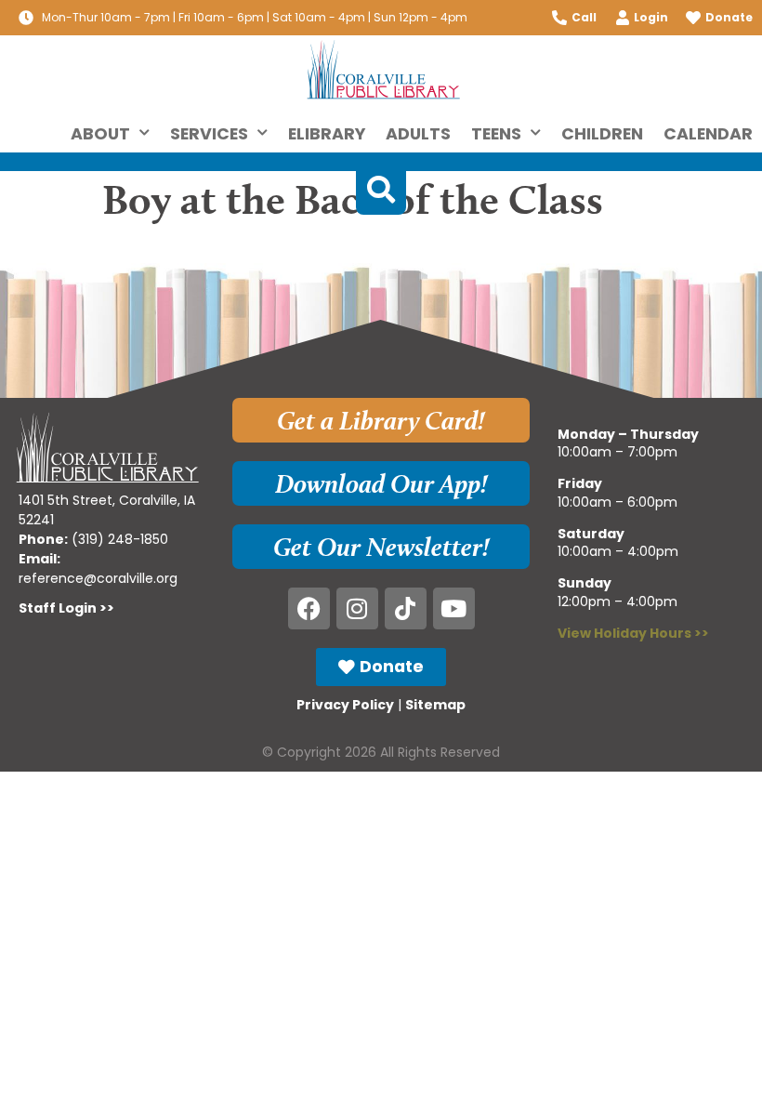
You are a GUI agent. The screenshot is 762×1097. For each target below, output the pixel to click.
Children (602, 134)
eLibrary (326, 134)
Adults (418, 134)
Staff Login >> (66, 608)
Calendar (708, 134)
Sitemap (435, 704)
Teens (496, 134)
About (100, 134)
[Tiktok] (406, 608)
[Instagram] (357, 608)
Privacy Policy (345, 704)
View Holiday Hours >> (633, 633)
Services (209, 134)
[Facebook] (309, 608)
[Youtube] (454, 608)
